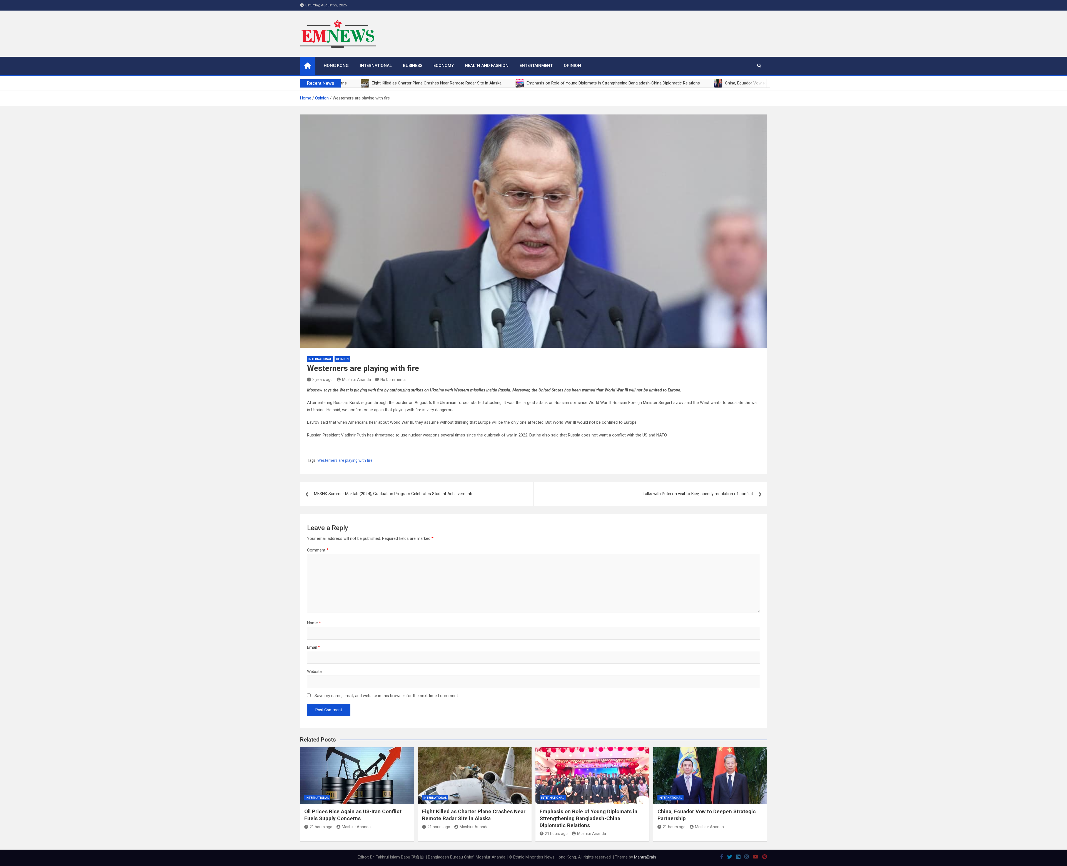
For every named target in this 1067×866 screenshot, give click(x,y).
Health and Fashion (486, 65)
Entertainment (536, 65)
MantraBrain (645, 857)
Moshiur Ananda (356, 379)
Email (313, 647)
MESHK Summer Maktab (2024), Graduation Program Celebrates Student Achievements (393, 493)
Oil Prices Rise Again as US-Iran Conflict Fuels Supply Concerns (353, 815)
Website (314, 671)
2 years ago (322, 379)
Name (314, 622)
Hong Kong (336, 65)
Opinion (572, 65)
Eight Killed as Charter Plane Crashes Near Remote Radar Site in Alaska (473, 815)
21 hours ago (321, 827)
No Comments (393, 379)
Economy (443, 65)
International (376, 65)
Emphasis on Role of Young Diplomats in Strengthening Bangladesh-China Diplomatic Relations (588, 818)
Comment (317, 550)
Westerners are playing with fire (345, 460)
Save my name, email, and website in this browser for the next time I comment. (387, 695)
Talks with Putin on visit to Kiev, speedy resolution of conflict (698, 493)
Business (412, 65)
